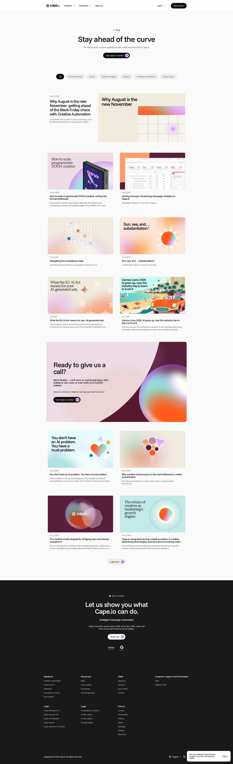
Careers (121, 685)
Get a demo (123, 689)
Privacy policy (86, 718)
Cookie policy (86, 714)
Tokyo (120, 722)
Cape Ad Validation (51, 718)
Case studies (86, 685)
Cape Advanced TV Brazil (54, 726)
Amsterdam (123, 714)
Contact (121, 693)
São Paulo (122, 734)
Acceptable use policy (90, 710)
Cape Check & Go (51, 714)
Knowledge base (88, 693)
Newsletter (85, 689)
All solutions (49, 696)
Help (157, 681)
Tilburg (121, 718)
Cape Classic (49, 722)
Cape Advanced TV (52, 710)
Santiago (121, 726)
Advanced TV (49, 685)
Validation (48, 689)
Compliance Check (52, 693)
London (121, 710)
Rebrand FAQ (160, 685)
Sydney (121, 730)
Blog (83, 681)
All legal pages (87, 722)
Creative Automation (52, 681)
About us (99, 5)
